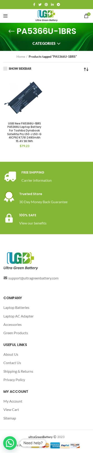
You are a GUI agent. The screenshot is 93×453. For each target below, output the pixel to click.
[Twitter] (40, 4)
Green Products (15, 333)
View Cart (11, 409)
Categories (44, 43)
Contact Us (12, 362)
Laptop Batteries (16, 307)
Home (20, 56)
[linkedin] (52, 4)
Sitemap (9, 418)
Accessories (12, 324)
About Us (10, 354)
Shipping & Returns (18, 371)
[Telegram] (58, 4)
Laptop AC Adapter (18, 316)
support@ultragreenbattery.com (33, 278)
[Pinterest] (46, 4)
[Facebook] (34, 4)
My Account (12, 401)
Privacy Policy (14, 379)
